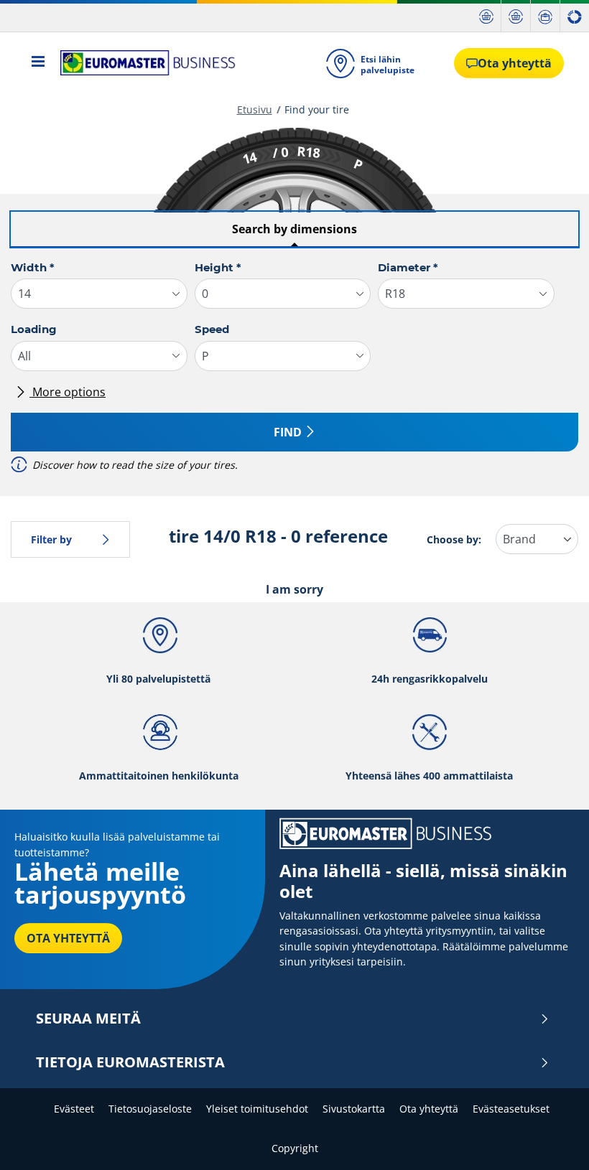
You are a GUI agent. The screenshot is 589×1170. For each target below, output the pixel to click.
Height (218, 267)
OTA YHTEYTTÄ (68, 938)
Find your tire (316, 109)
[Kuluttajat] (486, 16)
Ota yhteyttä (428, 1108)
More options (67, 392)
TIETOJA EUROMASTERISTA (130, 1062)
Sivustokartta (354, 1108)
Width (33, 267)
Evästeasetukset (511, 1108)
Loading (34, 329)
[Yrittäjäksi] (574, 16)
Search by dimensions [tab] (294, 229)
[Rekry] (545, 16)
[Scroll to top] (551, 1139)
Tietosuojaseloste (150, 1108)
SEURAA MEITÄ (88, 1018)
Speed (212, 329)
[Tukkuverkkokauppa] (515, 16)
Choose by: (454, 539)
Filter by (51, 539)
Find (288, 432)
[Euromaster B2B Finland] (144, 63)
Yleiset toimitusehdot (257, 1108)
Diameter (408, 267)
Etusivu (254, 109)
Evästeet (74, 1108)
